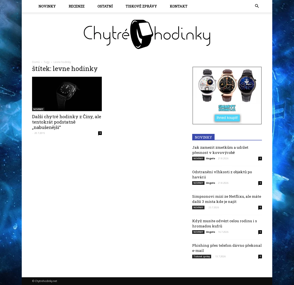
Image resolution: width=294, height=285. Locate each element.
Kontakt (178, 6)
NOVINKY (47, 6)
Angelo (210, 158)
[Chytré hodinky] (147, 34)
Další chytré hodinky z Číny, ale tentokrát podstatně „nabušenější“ (66, 121)
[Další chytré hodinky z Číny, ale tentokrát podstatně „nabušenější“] (67, 94)
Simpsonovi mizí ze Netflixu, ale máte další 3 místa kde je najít (226, 199)
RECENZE (77, 6)
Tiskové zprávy (141, 6)
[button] (257, 6)
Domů (36, 62)
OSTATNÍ (105, 6)
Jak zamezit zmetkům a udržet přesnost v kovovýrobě (220, 150)
